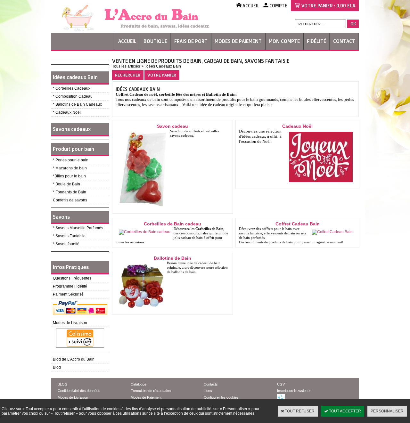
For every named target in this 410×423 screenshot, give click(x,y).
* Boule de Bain (66, 184)
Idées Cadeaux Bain (163, 66)
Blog (57, 367)
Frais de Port (191, 41)
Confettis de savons (70, 200)
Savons (61, 217)
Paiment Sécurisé (68, 294)
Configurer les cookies (221, 397)
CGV (281, 384)
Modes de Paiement (238, 41)
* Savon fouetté (66, 244)
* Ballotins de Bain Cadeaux (77, 104)
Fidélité (316, 41)
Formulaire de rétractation (151, 391)
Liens (208, 391)
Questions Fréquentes (72, 278)
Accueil (127, 41)
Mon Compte (284, 41)
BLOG (63, 384)
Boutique (155, 41)
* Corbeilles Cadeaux (71, 88)
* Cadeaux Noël (67, 112)
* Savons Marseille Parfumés (78, 228)
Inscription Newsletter (294, 391)
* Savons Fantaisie (69, 236)
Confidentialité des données (79, 391)
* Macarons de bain (70, 168)
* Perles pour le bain (70, 160)
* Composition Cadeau (73, 96)
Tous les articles (126, 66)
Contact (344, 41)
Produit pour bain (73, 149)
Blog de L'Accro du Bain (73, 359)
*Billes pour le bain (69, 176)
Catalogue (138, 384)
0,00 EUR (346, 5)
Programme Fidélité (70, 286)
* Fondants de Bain (69, 192)
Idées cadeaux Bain (75, 77)
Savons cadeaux (72, 129)
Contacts (211, 384)
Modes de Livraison (70, 323)
